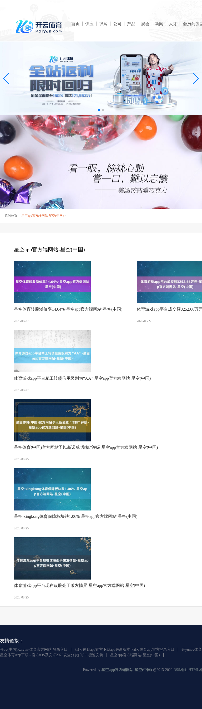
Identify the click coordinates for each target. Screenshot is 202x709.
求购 (103, 24)
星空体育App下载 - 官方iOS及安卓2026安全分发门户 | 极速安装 (51, 655)
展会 (145, 24)
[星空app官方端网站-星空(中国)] (39, 26)
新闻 (159, 24)
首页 (75, 24)
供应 (89, 24)
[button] (195, 78)
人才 (173, 24)
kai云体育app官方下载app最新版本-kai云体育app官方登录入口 (124, 649)
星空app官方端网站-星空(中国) (42, 215)
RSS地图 (181, 670)
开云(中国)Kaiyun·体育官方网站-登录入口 (34, 649)
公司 (117, 24)
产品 (131, 24)
